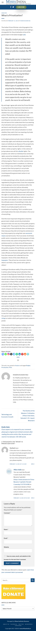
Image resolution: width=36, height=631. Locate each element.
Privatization (4, 367)
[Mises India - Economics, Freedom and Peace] (18, 2)
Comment (7, 513)
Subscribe (18, 625)
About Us (6, 624)
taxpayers (4, 260)
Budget (28, 365)
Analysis (4, 13)
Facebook (13, 624)
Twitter (21, 624)
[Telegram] (14, 354)
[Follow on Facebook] (11, 7)
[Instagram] (8, 354)
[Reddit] (25, 354)
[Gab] (17, 354)
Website (6, 547)
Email (6, 538)
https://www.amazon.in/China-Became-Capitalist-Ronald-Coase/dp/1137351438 (24, 482)
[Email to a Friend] (18, 360)
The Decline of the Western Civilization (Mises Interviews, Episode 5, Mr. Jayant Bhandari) (28, 415)
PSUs (10, 367)
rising (3, 318)
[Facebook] (3, 354)
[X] (11, 354)
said (24, 34)
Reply (33, 464)
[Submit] (33, 580)
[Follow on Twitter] (13, 7)
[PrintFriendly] (28, 354)
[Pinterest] (22, 354)
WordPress (28, 624)
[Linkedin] (19, 354)
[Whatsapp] (5, 354)
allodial (20, 151)
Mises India (17, 470)
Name (6, 529)
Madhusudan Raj (25, 20)
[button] (2, 2)
